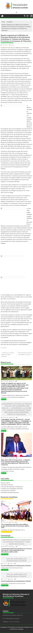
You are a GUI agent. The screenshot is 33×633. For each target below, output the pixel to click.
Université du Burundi (7, 485)
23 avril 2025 (5, 522)
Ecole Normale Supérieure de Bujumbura (12, 486)
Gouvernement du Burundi (8, 490)
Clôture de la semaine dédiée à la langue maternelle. (7, 354)
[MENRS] (2, 16)
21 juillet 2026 (5, 458)
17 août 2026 (5, 381)
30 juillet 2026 (5, 417)
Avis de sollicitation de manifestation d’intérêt (16, 560)
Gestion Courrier (5, 483)
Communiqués (5, 554)
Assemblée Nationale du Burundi (10, 492)
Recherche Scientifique (7, 531)
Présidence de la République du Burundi (12, 488)
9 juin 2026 (5, 563)
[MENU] (31, 16)
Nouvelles (4, 347)
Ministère (12, 45)
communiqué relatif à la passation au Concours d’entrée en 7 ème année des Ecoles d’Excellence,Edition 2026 (16, 543)
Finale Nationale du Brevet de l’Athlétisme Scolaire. (25, 353)
